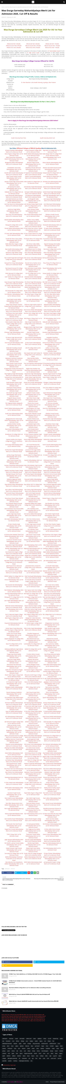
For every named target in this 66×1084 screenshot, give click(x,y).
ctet (9, 1053)
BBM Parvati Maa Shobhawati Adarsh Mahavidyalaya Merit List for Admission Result (14, 159)
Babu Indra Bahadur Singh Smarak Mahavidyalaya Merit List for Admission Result (33, 467)
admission (7, 868)
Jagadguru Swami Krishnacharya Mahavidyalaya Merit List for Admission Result (52, 683)
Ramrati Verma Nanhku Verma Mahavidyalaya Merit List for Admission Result (33, 264)
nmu (44, 1053)
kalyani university (28, 1053)
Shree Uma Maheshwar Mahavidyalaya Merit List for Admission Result (52, 694)
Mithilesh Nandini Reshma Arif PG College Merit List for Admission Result (52, 650)
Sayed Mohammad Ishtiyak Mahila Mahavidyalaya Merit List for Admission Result (52, 394)
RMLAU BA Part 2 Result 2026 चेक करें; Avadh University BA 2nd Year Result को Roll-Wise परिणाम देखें (33, 1001)
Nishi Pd (4, 17)
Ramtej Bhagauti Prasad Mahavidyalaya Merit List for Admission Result (33, 666)
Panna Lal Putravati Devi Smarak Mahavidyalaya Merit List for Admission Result (33, 779)
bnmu (38, 1051)
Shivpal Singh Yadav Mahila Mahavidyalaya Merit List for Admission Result (33, 849)
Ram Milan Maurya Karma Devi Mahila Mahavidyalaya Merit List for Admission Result (14, 805)
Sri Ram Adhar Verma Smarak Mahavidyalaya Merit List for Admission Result (52, 830)
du (19, 1058)
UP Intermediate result (54, 51)
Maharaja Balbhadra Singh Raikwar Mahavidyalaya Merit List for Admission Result (14, 650)
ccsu (13, 1041)
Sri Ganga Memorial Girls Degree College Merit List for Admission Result (52, 602)
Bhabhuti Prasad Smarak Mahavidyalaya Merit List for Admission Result (52, 415)
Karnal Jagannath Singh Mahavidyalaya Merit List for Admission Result (33, 740)
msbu (53, 1048)
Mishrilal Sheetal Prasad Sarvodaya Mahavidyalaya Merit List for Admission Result (52, 572)
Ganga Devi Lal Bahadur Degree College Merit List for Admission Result (33, 557)
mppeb (15, 1043)
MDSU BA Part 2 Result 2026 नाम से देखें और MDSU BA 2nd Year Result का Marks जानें (29, 994)
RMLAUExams (20, 1081)
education (24, 1058)
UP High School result (33, 52)
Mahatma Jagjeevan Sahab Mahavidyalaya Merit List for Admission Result (14, 480)
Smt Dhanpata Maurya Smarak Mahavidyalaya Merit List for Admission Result (14, 505)
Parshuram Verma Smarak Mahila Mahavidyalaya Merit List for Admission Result (52, 475)
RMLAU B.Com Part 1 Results (52, 45)
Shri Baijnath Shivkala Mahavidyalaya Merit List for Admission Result (33, 602)
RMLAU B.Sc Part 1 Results (52, 47)
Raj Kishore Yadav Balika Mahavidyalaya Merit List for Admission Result (33, 245)
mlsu (37, 1048)
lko (53, 1041)
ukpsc (60, 1056)
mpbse (42, 1048)
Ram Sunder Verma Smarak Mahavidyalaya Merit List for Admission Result (52, 661)
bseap (51, 1051)
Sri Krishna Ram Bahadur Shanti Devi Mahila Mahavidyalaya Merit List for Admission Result (14, 536)
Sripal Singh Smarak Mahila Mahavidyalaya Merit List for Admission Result (14, 301)
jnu (29, 1058)
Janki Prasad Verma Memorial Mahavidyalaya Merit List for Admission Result (14, 567)
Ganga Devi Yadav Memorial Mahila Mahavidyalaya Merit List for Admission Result (33, 619)
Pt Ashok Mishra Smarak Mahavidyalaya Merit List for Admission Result (33, 655)
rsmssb (51, 1046)
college (4, 1058)
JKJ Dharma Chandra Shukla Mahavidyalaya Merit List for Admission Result (52, 451)
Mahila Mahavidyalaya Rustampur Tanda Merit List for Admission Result (14, 858)
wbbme (8, 1056)
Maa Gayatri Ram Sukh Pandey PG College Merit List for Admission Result (33, 354)
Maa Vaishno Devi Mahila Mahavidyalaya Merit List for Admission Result (52, 467)
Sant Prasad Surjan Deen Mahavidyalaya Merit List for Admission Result (33, 694)
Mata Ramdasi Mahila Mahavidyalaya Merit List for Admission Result (33, 359)
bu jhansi (8, 1041)
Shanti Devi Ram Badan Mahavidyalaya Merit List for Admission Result (52, 820)
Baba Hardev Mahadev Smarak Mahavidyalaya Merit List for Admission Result (33, 415)
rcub (44, 1058)
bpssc (33, 1056)
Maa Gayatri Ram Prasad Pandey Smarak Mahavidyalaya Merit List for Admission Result (52, 399)
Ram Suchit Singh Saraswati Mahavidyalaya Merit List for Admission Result (33, 494)
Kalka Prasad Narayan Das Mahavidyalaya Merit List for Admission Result (14, 461)
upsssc (9, 1061)
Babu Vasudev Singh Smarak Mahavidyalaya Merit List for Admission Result (52, 630)
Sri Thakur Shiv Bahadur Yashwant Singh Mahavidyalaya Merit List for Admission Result (52, 707)
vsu (31, 1061)
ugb (50, 1056)
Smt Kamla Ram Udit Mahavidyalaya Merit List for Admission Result (33, 699)
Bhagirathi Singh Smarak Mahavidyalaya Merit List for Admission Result (14, 328)
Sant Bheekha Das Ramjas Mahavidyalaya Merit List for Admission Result (52, 505)
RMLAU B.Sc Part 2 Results (33, 47)
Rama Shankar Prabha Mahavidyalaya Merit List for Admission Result (33, 810)
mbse (28, 1048)
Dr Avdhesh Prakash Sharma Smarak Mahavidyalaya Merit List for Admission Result (14, 557)
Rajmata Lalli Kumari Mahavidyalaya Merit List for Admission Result (33, 661)
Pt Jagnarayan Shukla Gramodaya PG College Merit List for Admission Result (14, 370)
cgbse (16, 1046)
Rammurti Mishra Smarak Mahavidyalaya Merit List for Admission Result (33, 805)
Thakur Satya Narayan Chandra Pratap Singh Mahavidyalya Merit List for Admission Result (14, 306)
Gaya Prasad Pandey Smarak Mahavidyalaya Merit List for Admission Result (13, 178)
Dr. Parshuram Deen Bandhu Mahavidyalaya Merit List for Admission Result (52, 749)
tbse (21, 1051)
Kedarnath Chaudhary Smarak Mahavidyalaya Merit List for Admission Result (14, 349)
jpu (33, 1058)
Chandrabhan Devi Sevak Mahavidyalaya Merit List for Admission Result (14, 169)
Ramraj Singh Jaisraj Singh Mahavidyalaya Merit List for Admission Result (33, 500)
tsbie (56, 1053)
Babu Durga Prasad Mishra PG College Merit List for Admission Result (33, 323)
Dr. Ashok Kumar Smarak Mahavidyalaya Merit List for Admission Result (33, 749)
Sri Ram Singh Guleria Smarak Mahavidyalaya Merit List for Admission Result (33, 525)
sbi (17, 1051)
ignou (21, 1053)
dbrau (17, 1041)
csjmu (36, 1041)
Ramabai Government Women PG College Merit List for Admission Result (52, 810)
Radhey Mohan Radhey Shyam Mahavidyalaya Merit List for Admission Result (52, 789)
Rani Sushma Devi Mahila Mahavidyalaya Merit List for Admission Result (52, 688)
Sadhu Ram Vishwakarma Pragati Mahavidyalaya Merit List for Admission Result (14, 671)
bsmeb (61, 1051)
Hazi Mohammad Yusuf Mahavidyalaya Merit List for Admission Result (33, 640)
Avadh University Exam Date (18, 138)
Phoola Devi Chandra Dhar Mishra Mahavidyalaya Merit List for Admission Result (52, 779)
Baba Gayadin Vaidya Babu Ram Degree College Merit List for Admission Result (14, 323)
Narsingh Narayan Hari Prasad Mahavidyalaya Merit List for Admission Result (14, 475)
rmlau (44, 1038)
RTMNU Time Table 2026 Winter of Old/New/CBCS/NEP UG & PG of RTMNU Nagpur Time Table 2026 (35, 974)
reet (48, 1058)
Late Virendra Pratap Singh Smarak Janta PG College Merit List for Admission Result (33, 205)
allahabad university (7, 1043)
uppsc (60, 1053)
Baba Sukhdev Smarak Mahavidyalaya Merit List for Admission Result (52, 726)
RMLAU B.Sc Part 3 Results (14, 47)
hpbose (27, 1046)
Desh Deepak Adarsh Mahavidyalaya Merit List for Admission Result (33, 430)
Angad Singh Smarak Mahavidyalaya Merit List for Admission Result (33, 718)
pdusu (3, 1051)
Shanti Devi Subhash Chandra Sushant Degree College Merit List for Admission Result (52, 671)
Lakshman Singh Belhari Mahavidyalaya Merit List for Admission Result (14, 211)
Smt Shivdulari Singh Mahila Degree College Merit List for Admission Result (14, 699)
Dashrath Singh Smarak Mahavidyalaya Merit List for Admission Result (33, 334)
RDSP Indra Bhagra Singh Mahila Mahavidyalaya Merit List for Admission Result (52, 254)
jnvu (19, 1048)
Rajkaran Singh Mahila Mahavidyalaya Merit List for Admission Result (52, 480)
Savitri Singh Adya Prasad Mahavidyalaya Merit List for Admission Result (14, 515)
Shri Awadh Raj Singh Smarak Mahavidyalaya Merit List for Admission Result (14, 394)
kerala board (45, 1043)
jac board (37, 1046)
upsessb (4, 1061)
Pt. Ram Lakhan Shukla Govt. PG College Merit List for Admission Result (33, 784)
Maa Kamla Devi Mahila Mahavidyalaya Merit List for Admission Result (52, 645)
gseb (13, 1053)
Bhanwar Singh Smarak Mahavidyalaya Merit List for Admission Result (33, 164)
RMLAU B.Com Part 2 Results (33, 45)
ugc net (55, 1056)
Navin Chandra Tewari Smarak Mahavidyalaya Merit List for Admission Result (14, 365)
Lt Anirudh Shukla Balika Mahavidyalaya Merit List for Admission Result (52, 567)
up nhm (59, 1058)
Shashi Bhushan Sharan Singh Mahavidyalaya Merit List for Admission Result (14, 384)
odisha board (53, 1043)
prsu (59, 1043)
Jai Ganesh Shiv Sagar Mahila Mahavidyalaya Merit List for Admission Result (33, 451)
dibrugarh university (12, 1058)
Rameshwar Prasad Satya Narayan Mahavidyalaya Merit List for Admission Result (14, 500)
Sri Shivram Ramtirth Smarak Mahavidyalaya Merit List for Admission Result (14, 541)
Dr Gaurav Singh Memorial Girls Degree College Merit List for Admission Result (14, 339)
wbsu (24, 1056)
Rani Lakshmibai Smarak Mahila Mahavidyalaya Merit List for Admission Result (33, 269)
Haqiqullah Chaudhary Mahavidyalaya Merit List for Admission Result (52, 339)
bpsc (28, 1056)
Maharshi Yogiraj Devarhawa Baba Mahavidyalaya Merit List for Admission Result (52, 858)
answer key (55, 1038)
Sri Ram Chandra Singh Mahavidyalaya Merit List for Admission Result (14, 525)
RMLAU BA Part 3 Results (13, 44)
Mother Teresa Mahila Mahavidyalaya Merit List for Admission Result (33, 221)
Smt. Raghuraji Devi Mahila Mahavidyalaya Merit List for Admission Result (33, 830)
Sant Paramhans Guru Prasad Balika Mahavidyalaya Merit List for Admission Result (14, 510)
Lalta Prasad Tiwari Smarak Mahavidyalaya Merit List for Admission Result (33, 536)
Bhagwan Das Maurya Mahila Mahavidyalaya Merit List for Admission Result (14, 732)
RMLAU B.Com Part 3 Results (13, 45)
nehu (62, 1048)
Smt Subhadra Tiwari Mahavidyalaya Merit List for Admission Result (33, 531)
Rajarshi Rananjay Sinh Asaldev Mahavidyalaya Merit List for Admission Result (52, 245)
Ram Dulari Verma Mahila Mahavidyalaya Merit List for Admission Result (52, 586)
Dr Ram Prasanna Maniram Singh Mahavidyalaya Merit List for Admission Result (33, 436)
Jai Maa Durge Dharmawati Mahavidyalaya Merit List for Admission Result (14, 456)
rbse (47, 1046)
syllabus (39, 1038)
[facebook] (17, 962)
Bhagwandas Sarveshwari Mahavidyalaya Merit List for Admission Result (52, 624)
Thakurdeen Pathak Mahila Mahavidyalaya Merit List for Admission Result (33, 836)
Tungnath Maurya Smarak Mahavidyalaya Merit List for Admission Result (14, 399)
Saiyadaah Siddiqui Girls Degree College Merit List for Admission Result (33, 505)
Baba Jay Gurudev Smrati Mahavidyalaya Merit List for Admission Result (14, 726)
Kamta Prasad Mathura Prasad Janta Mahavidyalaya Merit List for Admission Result (52, 344)
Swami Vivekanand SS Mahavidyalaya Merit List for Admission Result (52, 301)
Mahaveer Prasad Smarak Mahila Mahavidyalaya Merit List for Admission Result (33, 773)
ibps (32, 1046)
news (34, 1038)
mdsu (33, 1048)
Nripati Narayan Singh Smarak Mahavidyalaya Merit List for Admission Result (14, 849)
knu (36, 1058)
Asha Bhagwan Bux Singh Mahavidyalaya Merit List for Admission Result (33, 410)
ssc (45, 1041)
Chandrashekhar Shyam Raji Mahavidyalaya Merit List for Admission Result (52, 328)
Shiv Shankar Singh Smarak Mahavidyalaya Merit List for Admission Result (52, 515)
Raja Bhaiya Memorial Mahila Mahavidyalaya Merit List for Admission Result (52, 655)
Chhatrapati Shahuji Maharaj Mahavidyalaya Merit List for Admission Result (14, 389)
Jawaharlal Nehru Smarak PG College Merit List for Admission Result (33, 567)
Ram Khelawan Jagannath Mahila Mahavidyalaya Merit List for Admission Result (52, 486)
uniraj (3, 1046)
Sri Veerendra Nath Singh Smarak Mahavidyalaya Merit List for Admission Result (33, 707)
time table (22, 1038)
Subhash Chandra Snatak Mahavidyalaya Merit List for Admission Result (33, 394)
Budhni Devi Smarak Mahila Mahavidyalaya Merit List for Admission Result (14, 635)
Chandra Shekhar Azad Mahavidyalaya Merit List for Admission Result (33, 420)
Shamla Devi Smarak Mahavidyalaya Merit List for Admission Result (33, 404)
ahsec (29, 1051)
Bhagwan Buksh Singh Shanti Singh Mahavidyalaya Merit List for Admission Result (33, 328)
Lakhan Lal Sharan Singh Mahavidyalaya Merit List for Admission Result (52, 349)
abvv (8, 1046)
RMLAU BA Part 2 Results (33, 44)
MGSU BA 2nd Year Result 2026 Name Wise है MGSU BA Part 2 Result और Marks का (23, 1017)
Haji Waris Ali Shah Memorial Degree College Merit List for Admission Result (14, 562)
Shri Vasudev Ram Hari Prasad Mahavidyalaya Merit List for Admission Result (14, 825)
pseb (8, 1051)
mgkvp (31, 1041)
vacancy (15, 1061)
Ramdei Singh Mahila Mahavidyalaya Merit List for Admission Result (33, 844)
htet (17, 1053)
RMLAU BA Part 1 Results (52, 44)
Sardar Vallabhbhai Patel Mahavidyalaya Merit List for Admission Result (52, 278)
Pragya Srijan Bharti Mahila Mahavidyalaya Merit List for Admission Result (14, 655)
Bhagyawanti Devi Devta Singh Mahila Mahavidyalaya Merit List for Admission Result (14, 420)
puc (48, 1053)
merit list (7, 7)
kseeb (35, 1053)
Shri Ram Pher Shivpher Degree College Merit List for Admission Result (52, 525)
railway (41, 1056)
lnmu (40, 1053)
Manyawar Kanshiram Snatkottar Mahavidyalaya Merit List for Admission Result (14, 359)
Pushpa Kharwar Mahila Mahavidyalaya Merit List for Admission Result (52, 784)
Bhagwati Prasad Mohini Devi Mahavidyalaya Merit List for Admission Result (33, 732)
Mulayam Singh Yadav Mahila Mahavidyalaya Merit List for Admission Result (52, 773)
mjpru (41, 1041)
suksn (61, 1038)
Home (3, 7)
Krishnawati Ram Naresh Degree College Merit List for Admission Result (52, 461)
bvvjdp (29, 1043)
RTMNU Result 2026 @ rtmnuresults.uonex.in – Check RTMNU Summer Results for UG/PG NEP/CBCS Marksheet (35, 981)
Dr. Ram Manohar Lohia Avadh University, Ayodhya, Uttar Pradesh (38, 82)
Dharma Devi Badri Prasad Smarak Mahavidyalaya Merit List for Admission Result (52, 169)
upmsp (4, 1048)
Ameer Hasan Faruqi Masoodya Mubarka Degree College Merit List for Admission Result (14, 630)
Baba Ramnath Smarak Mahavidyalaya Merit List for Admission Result (33, 726)
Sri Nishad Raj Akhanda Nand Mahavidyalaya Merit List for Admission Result (52, 287)
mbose (23, 1048)
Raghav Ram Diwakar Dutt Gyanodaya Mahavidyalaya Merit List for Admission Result (33, 370)
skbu (46, 1056)
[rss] (17, 965)
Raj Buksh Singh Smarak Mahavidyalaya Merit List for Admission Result (14, 794)
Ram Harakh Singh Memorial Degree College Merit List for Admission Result (14, 259)
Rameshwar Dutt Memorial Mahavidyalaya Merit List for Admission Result (14, 666)
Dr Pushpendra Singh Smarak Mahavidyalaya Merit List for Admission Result (14, 683)
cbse (12, 1046)
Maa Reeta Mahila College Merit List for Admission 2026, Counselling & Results (30, 987)
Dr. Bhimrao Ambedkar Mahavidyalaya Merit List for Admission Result (52, 404)
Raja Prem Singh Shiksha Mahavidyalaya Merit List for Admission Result (14, 661)
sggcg (56, 1046)
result (16, 1038)
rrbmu (13, 1051)
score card (53, 1058)
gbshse (21, 1046)
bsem (56, 1051)
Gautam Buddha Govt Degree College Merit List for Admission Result (14, 441)
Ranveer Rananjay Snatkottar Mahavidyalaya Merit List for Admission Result (14, 694)
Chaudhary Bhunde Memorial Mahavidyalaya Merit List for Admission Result (33, 169)
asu (3, 1041)
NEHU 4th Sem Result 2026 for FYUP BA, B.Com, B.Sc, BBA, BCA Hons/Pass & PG (23, 1021)
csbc (15, 1048)
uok (25, 1051)
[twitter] (48, 962)
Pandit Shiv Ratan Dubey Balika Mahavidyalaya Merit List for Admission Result (14, 240)
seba (52, 1053)
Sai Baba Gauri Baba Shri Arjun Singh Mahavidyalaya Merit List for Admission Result (52, 815)
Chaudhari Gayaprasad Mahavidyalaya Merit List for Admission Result (33, 635)
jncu (27, 1041)
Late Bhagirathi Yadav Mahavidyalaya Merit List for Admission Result (33, 200)
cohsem (4, 1053)
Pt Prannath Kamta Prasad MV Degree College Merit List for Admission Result (33, 581)
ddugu (22, 1041)
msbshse (48, 1048)
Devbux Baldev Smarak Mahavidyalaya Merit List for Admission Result (52, 430)
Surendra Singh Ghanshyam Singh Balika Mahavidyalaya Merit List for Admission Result (52, 541)
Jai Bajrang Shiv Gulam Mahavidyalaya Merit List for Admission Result (14, 188)
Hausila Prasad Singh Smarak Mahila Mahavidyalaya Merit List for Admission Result (14, 183)
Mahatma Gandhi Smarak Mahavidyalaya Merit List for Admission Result (52, 216)
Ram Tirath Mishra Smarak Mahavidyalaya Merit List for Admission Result (33, 389)
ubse (61, 1046)
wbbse (13, 1056)
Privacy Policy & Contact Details (57, 1081)
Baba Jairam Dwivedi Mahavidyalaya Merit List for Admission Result (33, 159)
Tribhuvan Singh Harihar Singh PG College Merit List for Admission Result (33, 306)
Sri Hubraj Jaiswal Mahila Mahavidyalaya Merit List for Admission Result (33, 825)
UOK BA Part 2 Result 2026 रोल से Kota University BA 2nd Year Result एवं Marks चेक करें (23, 1016)
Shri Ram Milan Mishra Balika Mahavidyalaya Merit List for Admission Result (52, 295)
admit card (28, 1038)
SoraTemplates (10, 1081)
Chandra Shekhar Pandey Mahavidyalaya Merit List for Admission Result (14, 425)
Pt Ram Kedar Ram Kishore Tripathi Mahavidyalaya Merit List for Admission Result (33, 230)
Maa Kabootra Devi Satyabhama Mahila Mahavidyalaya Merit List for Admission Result (14, 863)
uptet (3, 1056)
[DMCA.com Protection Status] (10, 1031)
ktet (40, 1058)
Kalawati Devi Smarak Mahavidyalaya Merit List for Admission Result (52, 640)
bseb (24, 1043)
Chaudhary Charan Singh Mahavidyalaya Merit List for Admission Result (52, 425)
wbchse (19, 1056)
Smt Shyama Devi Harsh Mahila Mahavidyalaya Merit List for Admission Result (14, 314)
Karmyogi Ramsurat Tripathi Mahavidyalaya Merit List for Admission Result (14, 765)
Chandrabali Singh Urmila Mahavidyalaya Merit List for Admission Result (33, 425)
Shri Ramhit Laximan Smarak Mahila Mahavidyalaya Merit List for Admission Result (14, 844)
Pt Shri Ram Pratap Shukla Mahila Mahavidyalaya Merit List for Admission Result (33, 713)
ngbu (20, 1043)
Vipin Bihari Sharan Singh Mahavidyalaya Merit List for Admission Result (33, 399)
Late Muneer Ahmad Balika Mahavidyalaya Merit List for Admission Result (14, 354)
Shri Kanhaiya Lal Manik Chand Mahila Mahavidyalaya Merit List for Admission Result (33, 287)
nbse (58, 1048)
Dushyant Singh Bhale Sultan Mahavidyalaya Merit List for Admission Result (13, 707)
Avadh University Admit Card (47, 138)
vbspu (49, 1041)
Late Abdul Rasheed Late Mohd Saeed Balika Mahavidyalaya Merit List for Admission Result (14, 200)
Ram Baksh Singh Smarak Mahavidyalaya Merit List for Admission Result (33, 799)
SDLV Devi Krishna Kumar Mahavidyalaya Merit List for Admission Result (33, 520)
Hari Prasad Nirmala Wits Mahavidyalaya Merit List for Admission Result (33, 446)
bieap (33, 1051)
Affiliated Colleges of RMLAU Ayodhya (28, 148)
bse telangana (45, 1051)
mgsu (42, 1046)
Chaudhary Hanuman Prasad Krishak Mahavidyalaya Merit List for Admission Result (13, 740)
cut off (49, 1038)
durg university (36, 1043)
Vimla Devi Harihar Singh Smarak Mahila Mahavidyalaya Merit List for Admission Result (33, 610)
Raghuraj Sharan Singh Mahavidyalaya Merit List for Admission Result (52, 370)
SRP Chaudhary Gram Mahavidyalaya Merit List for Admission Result (33, 510)
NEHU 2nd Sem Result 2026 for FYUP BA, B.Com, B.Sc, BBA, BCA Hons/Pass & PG (23, 1019)
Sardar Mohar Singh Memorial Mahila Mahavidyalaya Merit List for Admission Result (33, 379)
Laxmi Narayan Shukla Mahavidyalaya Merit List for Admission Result (33, 211)
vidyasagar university (24, 1061)
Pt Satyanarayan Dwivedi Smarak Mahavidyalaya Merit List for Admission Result (52, 235)
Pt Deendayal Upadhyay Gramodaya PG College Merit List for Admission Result (52, 365)
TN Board (10, 1048)
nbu (37, 1056)
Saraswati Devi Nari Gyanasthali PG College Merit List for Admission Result (14, 379)
